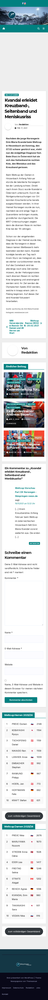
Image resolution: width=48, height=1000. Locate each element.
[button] (38, 28)
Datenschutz (18, 988)
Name (9, 632)
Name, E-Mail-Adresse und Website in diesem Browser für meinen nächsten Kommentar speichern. (24, 688)
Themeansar (31, 981)
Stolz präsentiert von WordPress (20, 978)
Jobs (38, 988)
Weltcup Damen (11, 95)
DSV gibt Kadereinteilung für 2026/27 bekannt (21, 389)
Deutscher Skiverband (16, 379)
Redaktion (24, 124)
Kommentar (11, 578)
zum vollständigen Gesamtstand (24, 816)
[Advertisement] (24, 58)
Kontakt (5, 994)
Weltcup (31, 404)
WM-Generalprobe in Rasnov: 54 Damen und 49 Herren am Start (16, 327)
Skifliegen (11, 441)
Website (9, 664)
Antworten (34, 543)
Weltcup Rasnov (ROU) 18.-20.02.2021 (31, 323)
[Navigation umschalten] (43, 29)
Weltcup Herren (13, 382)
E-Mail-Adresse (13, 648)
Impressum (6, 988)
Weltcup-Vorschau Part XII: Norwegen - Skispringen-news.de (26, 492)
